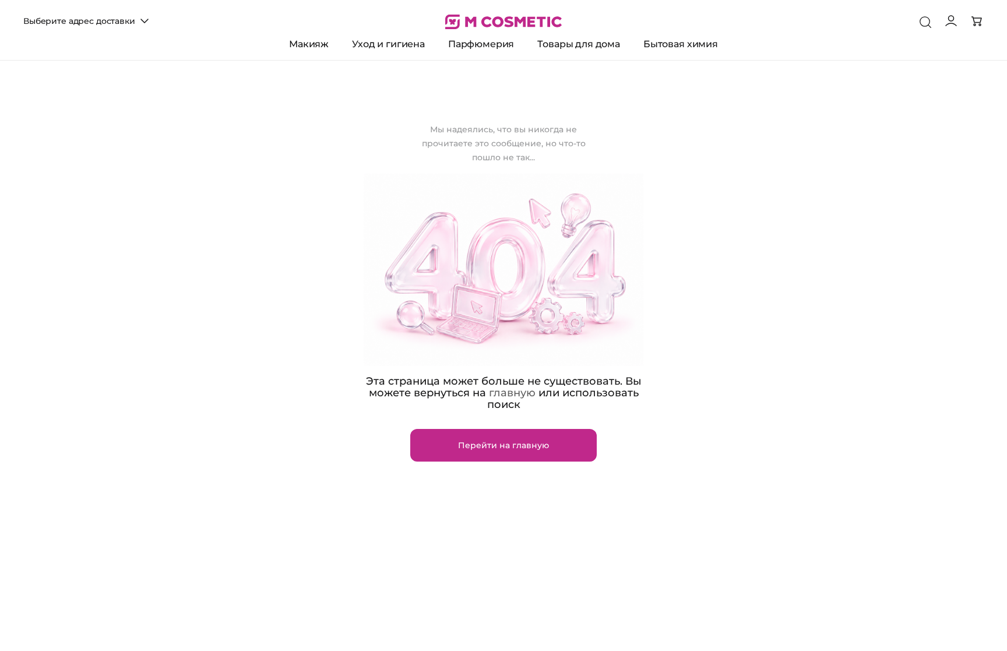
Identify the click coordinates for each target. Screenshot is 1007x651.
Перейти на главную (503, 445)
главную (512, 392)
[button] (87, 21)
